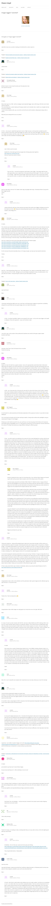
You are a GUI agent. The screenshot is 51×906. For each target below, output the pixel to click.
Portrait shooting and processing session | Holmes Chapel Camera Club (21, 54)
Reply (2, 50)
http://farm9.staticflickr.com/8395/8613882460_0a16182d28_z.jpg (14, 248)
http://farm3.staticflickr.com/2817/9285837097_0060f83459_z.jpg (14, 246)
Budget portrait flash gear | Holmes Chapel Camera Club (17, 57)
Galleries (23, 7)
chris (8, 327)
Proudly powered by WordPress (6, 903)
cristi (8, 284)
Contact (29, 7)
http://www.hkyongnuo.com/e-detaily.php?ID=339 (11, 567)
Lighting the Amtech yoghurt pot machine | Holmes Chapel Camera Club (21, 74)
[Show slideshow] (25, 26)
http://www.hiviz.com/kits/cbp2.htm (11, 153)
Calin (8, 674)
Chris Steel (9, 575)
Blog (17, 7)
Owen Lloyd (6, 3)
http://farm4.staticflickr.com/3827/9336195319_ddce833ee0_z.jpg (14, 245)
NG (7, 810)
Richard (8, 737)
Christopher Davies (11, 80)
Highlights (11, 7)
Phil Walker (9, 357)
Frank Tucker (9, 858)
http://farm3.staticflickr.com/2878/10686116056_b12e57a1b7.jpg (14, 242)
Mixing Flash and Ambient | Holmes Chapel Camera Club (18, 77)
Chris (8, 60)
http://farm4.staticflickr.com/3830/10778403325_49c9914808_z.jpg (15, 243)
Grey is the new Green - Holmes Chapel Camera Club (17, 281)
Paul (8, 297)
